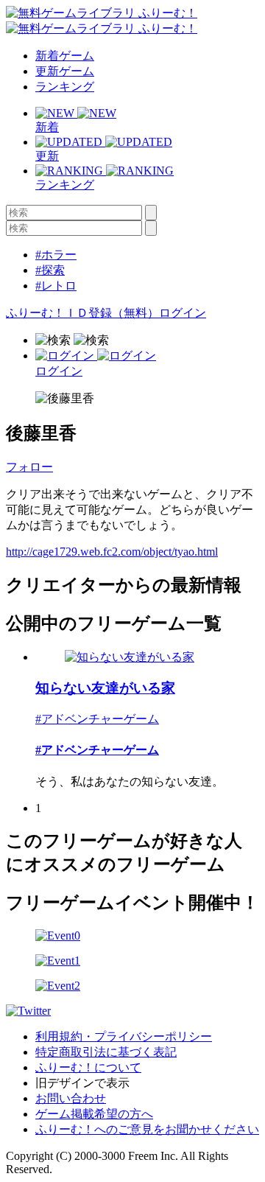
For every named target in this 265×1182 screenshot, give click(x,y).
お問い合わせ (70, 1098)
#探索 (50, 270)
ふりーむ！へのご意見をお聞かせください (147, 1129)
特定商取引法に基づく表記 (106, 1052)
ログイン (182, 313)
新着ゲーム (64, 55)
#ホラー (56, 254)
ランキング (64, 86)
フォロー (29, 467)
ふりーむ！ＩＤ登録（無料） (82, 313)
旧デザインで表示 (82, 1083)
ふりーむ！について (88, 1067)
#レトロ (56, 285)
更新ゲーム (64, 71)
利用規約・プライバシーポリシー (123, 1036)
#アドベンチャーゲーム (97, 719)
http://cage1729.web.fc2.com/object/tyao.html (112, 551)
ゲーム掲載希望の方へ (94, 1114)
